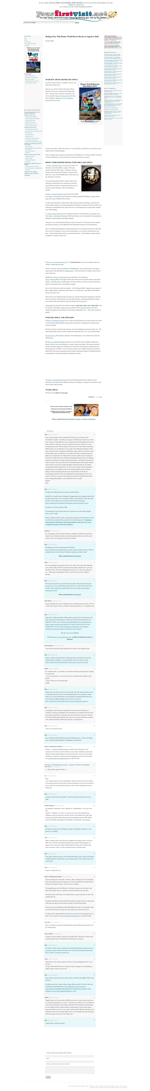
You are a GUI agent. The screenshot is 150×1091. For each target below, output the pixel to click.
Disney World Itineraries (113, 107)
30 (94, 975)
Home (25, 38)
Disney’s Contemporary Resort (55, 320)
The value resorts (28, 132)
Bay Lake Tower (50, 336)
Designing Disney (86, 308)
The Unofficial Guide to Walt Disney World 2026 (112, 43)
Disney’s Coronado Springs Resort (57, 380)
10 (94, 655)
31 (94, 997)
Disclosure (92, 1086)
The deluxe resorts (29, 136)
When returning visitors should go (32, 118)
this (63, 157)
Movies (86, 277)
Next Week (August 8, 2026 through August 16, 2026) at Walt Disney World (113, 61)
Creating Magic (113, 40)
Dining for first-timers (29, 156)
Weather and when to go (30, 122)
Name (47, 1058)
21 (94, 826)
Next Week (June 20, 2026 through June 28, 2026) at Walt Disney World (113, 80)
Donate (100, 1086)
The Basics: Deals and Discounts (31, 173)
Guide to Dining (28, 158)
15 (94, 735)
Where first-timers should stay (31, 129)
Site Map (74, 1086)
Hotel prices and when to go (31, 123)
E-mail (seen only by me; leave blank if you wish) (58, 1064)
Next (100, 397)
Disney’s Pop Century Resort (62, 277)
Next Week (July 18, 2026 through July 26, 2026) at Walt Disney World (113, 69)
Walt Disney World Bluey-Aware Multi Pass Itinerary (113, 94)
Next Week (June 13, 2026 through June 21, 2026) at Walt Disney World (113, 83)
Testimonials (27, 175)
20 (94, 805)
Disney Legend (66, 308)
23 (94, 853)
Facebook (71, 419)
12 (94, 689)
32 (94, 1020)
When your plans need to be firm (32, 166)
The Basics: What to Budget (30, 171)
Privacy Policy (27, 41)
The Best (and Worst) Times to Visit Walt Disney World (112, 116)
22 (94, 837)
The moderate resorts (29, 134)
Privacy (87, 1086)
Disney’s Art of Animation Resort (56, 262)
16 (94, 746)
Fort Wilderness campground (31, 140)
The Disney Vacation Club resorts (32, 138)
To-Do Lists (27, 169)
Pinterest (92, 419)
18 (94, 775)
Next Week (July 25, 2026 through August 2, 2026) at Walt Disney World (113, 66)
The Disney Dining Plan (30, 159)
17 (94, 764)
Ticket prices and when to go (31, 125)
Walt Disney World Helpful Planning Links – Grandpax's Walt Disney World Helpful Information (67, 765)
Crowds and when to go (30, 120)
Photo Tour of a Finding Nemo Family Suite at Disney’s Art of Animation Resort (113, 97)
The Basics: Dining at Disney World (32, 154)
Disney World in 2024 (29, 75)
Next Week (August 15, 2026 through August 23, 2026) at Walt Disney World (112, 58)
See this (80, 856)
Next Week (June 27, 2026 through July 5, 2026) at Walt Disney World (113, 78)
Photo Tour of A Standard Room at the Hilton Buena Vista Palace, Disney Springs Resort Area (113, 101)
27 (94, 933)
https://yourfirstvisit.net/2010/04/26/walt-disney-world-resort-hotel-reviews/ (66, 503)
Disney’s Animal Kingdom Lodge (56, 194)
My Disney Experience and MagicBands (33, 168)
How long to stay (28, 146)
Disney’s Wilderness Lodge (54, 165)
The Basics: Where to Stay (30, 127)
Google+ (78, 419)
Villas (69, 165)
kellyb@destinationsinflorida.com (70, 916)
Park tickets (27, 152)
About (25, 40)
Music (54, 279)
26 (94, 922)
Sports (47, 279)
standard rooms (69, 271)
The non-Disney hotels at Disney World (33, 141)
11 (94, 668)
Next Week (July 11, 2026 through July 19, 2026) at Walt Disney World (113, 72)
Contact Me (26, 45)
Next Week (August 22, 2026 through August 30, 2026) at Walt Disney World (112, 55)
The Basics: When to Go (29, 115)
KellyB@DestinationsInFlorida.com (59, 758)
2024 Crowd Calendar (29, 79)
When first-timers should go (31, 116)
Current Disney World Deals (30, 43)
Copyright (82, 1086)
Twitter (85, 419)
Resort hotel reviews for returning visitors (33, 131)
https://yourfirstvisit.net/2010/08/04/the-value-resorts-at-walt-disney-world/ (66, 662)
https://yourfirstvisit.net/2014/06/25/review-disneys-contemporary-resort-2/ (66, 701)
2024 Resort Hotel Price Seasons (32, 81)
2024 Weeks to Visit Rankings (31, 77)
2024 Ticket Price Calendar (30, 82)
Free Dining (27, 161)
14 (94, 725)
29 (94, 959)
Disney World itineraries (30, 151)
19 (94, 794)
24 (94, 867)
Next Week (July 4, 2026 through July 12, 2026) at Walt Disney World (113, 75)
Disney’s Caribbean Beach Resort (57, 342)
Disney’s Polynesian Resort (63, 96)
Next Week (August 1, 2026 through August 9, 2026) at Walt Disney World (113, 63)
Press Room (106, 1086)
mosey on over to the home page (62, 637)
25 (94, 876)
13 (94, 707)
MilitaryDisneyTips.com (116, 47)
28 (94, 945)
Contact (96, 1086)
